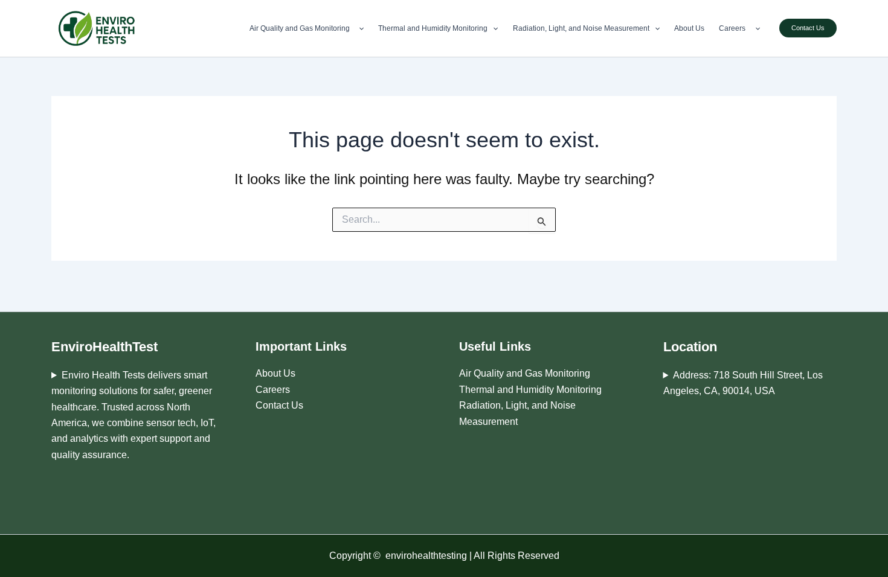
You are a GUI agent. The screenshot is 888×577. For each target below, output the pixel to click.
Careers (734, 28)
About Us (689, 28)
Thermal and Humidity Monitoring (432, 28)
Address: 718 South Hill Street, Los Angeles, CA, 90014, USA (743, 383)
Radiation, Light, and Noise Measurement (581, 28)
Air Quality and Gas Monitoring (301, 28)
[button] (358, 28)
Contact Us (279, 405)
